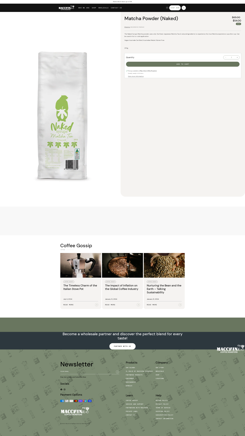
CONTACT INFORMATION (164, 418)
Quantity (130, 57)
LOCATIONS (160, 378)
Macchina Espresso (70, 423)
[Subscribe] (117, 372)
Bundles (129, 386)
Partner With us (122, 346)
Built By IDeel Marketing (83, 423)
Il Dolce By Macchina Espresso (139, 371)
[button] (167, 8)
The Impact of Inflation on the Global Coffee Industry (121, 287)
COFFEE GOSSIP (132, 400)
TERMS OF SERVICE (163, 407)
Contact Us (130, 415)
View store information (136, 76)
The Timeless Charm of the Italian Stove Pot (80, 287)
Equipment (130, 378)
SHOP (157, 375)
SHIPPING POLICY (163, 411)
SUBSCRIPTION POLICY (164, 415)
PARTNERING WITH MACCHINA (137, 407)
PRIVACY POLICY (162, 404)
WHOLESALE (160, 371)
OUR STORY (160, 367)
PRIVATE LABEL (132, 411)
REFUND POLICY (162, 400)
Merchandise (131, 382)
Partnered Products (134, 375)
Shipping (127, 27)
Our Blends (130, 367)
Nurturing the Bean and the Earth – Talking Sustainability (164, 289)
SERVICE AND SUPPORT (134, 404)
